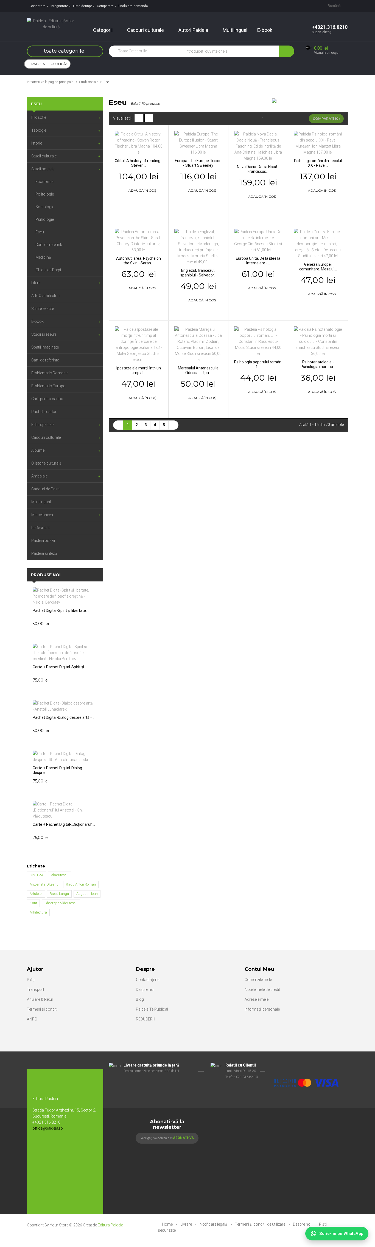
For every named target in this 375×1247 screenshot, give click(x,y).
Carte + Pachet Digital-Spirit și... (59, 667)
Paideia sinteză (44, 553)
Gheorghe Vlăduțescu (60, 903)
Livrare (186, 1224)
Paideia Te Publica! (152, 1009)
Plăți (31, 979)
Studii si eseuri (43, 334)
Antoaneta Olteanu (44, 884)
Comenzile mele (258, 979)
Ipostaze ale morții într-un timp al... (138, 370)
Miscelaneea (42, 515)
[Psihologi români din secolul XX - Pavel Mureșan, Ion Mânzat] (318, 142)
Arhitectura (38, 912)
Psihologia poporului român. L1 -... (258, 364)
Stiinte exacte (42, 308)
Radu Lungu (59, 894)
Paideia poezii (43, 540)
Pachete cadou (44, 411)
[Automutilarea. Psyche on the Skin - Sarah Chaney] (139, 240)
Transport (35, 989)
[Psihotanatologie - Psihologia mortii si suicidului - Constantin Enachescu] (318, 341)
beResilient (40, 527)
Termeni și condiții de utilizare (260, 1224)
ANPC (32, 1019)
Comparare (105, 6)
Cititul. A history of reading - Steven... (139, 163)
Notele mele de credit (262, 989)
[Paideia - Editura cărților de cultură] (51, 23)
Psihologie (44, 219)
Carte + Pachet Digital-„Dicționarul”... (64, 824)
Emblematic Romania (50, 373)
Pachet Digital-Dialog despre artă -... (63, 717)
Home (167, 1224)
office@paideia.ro (47, 1128)
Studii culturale (44, 156)
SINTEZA (36, 875)
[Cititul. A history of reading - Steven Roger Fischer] (139, 142)
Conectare (38, 6)
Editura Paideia (110, 1225)
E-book (37, 321)
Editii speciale (42, 424)
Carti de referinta (49, 244)
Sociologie (44, 207)
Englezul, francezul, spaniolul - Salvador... (198, 272)
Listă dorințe (82, 6)
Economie (44, 181)
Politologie (44, 194)
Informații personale (262, 1009)
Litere (35, 283)
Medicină (43, 257)
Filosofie (38, 117)
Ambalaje (39, 476)
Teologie (38, 130)
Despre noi (145, 989)
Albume (37, 450)
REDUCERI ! (145, 1019)
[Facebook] (39, 1146)
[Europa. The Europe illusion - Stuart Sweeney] (198, 142)
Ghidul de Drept (48, 270)
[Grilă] (138, 118)
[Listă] (148, 118)
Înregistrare (59, 6)
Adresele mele (256, 999)
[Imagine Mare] (307, 1065)
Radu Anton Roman (81, 884)
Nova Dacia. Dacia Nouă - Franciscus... (258, 169)
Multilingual (41, 502)
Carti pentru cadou (47, 399)
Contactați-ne (147, 979)
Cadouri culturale (46, 437)
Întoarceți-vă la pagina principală (50, 82)
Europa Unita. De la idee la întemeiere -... (258, 260)
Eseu (39, 232)
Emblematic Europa (48, 386)
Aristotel (36, 894)
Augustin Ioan (87, 894)
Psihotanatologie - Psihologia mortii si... (318, 364)
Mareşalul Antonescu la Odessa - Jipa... (198, 370)
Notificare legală (214, 1224)
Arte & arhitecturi (45, 295)
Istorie (36, 143)
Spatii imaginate (45, 347)
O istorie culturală (46, 463)
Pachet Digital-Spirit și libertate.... (61, 610)
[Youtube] (50, 1146)
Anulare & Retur (40, 999)
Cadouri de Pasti (45, 489)
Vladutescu (59, 875)
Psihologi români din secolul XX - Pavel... (318, 163)
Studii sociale (42, 169)
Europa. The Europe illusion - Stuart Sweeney (198, 163)
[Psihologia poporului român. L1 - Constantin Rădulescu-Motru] (258, 341)
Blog (140, 999)
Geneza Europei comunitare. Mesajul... (318, 266)
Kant (33, 903)
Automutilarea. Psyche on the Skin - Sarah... (138, 260)
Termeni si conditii (42, 1009)
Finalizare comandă (133, 6)
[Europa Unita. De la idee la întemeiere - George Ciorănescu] (258, 240)
